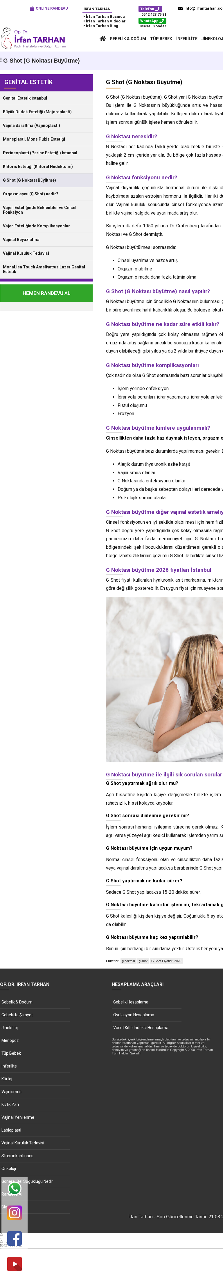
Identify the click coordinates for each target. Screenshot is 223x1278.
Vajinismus (11, 1091)
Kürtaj (6, 1079)
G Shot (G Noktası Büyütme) (29, 180)
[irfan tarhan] (35, 48)
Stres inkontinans (17, 1155)
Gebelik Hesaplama (130, 1002)
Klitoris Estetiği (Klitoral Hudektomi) (38, 166)
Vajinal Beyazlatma (21, 239)
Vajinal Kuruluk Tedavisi (26, 253)
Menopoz (10, 1040)
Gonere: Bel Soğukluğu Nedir (27, 1181)
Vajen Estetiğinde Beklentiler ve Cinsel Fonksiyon (39, 210)
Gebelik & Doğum (128, 38)
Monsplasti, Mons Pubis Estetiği (34, 139)
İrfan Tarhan (97, 9)
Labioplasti (11, 1130)
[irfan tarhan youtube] (14, 1264)
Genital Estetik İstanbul (25, 98)
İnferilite (186, 38)
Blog (5, 1207)
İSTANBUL (11, 1243)
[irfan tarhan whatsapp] (14, 1189)
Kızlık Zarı (10, 1104)
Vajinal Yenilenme (17, 1117)
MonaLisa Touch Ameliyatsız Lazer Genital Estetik (44, 269)
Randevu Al (11, 1194)
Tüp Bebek (161, 38)
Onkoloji (8, 1168)
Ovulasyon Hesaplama (133, 1015)
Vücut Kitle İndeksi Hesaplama (140, 1027)
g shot (143, 961)
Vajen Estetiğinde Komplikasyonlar (36, 226)
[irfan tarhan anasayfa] (103, 38)
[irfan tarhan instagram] (14, 1213)
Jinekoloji (10, 1027)
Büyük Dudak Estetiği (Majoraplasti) (37, 111)
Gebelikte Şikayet (17, 1015)
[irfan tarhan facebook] (14, 1239)
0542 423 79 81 (153, 14)
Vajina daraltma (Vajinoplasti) (31, 125)
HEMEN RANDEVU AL (47, 293)
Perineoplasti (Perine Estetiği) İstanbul (40, 153)
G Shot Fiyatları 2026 (166, 961)
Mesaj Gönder (153, 26)
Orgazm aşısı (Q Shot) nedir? (30, 194)
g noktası (128, 961)
